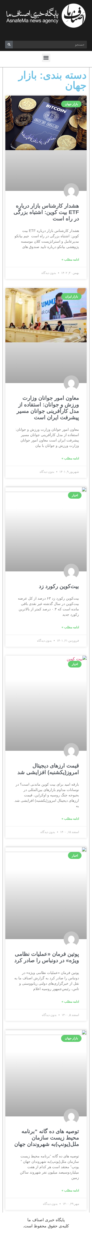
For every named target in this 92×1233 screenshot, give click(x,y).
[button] (46, 58)
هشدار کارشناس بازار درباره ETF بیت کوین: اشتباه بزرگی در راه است (46, 212)
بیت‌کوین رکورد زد (58, 586)
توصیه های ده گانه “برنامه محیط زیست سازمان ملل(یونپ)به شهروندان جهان (46, 1137)
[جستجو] (9, 44)
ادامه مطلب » (70, 259)
